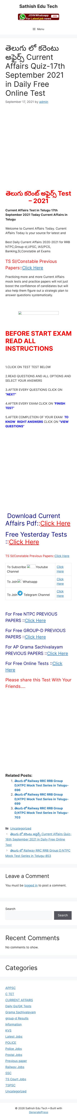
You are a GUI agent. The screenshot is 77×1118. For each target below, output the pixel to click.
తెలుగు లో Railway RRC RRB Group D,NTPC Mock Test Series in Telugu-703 (42, 812)
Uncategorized (20, 828)
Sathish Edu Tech (38, 6)
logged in (31, 885)
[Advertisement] (38, 149)
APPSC (10, 988)
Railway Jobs (14, 1067)
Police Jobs (13, 1049)
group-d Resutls (16, 1018)
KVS (8, 1030)
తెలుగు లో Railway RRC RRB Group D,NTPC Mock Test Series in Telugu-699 (42, 799)
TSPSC (10, 1085)
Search (10, 909)
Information (13, 1024)
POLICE (10, 1042)
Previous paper (16, 1061)
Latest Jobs (13, 1036)
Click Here (32, 267)
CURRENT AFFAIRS (19, 1000)
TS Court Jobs (15, 1079)
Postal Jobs (13, 1055)
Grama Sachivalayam (20, 1012)
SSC (8, 1073)
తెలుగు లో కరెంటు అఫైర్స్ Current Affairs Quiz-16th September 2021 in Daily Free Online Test (38, 839)
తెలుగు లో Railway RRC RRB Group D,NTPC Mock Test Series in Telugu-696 (42, 785)
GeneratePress (38, 1112)
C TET (9, 994)
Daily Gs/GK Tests (18, 1006)
